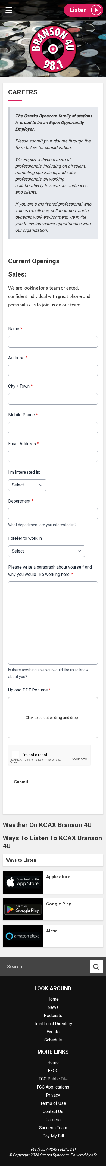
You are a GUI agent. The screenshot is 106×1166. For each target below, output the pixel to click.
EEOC (53, 1070)
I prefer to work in (25, 538)
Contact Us (53, 1111)
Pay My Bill (53, 1136)
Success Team (53, 1127)
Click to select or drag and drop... (53, 717)
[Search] (101, 966)
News (53, 1007)
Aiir (93, 1155)
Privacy (53, 1095)
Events (53, 1031)
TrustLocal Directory (53, 1023)
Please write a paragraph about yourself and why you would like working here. (50, 571)
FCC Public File (53, 1078)
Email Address (23, 443)
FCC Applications (53, 1087)
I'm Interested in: (24, 472)
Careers (53, 1119)
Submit (21, 781)
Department (20, 501)
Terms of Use (53, 1103)
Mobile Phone (23, 414)
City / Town (20, 386)
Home (53, 999)
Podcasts (53, 1015)
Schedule (53, 1040)
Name (15, 328)
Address (17, 357)
